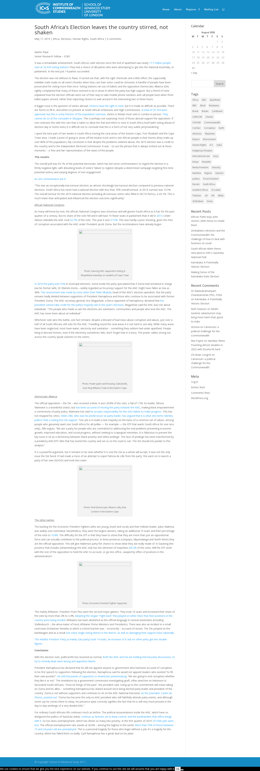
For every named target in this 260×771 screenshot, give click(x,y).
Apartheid (215, 99)
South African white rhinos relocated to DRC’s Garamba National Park (207, 253)
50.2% (133, 547)
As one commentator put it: (50, 179)
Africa (56, 39)
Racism (196, 184)
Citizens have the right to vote (106, 106)
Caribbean (217, 111)
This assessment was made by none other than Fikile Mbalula (76, 292)
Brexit (195, 111)
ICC (211, 144)
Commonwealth (212, 122)
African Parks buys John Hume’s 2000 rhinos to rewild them (207, 221)
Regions (191, 9)
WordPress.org (199, 398)
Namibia (196, 173)
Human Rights (81, 39)
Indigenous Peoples (202, 150)
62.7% (73, 220)
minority (216, 167)
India (219, 144)
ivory (215, 156)
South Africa (97, 39)
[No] (182, 769)
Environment (209, 139)
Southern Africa (200, 189)
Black (203, 105)
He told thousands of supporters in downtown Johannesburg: (92, 676)
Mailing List (211, 9)
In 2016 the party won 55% (49, 283)
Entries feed (198, 387)
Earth (221, 127)
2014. (160, 215)
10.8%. (55, 535)
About (177, 9)
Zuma (210, 201)
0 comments (114, 39)
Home (166, 9)
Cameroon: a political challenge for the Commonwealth (205, 331)
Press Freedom (210, 178)
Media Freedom (200, 167)
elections (196, 133)
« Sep (194, 72)
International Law (201, 156)
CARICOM (197, 116)
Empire (196, 139)
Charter (209, 116)
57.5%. (114, 220)
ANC (204, 99)
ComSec (196, 127)
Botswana (214, 105)
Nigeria (208, 173)
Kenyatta (206, 161)
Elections (66, 39)
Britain (205, 111)
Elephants (210, 133)
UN (212, 195)
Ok (177, 768)
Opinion (219, 173)
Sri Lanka (215, 189)
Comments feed (200, 392)
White (221, 195)
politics (196, 178)
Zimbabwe (197, 201)
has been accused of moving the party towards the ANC (108, 407)
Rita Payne (197, 340)
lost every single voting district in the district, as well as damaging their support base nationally (120, 632)
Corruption (209, 127)
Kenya (195, 161)
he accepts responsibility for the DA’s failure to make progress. (126, 411)
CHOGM (196, 122)
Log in (194, 381)
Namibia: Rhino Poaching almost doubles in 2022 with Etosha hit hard (208, 345)
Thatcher (196, 195)
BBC (194, 105)
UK (206, 195)
